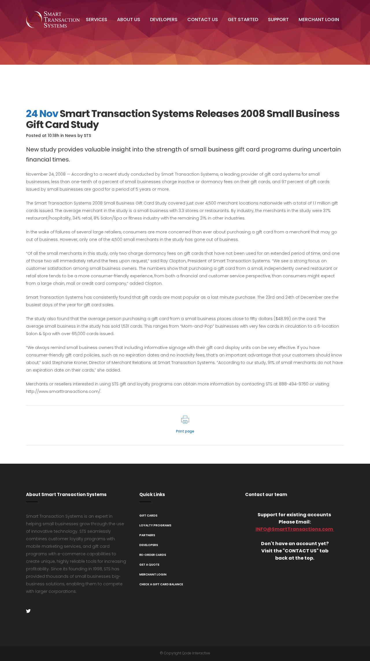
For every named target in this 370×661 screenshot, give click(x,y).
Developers (148, 545)
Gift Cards (148, 515)
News (70, 135)
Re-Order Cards (152, 555)
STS (87, 135)
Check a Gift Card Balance (161, 584)
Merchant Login (152, 574)
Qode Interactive (196, 653)
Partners (147, 535)
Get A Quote (149, 564)
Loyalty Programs (155, 525)
